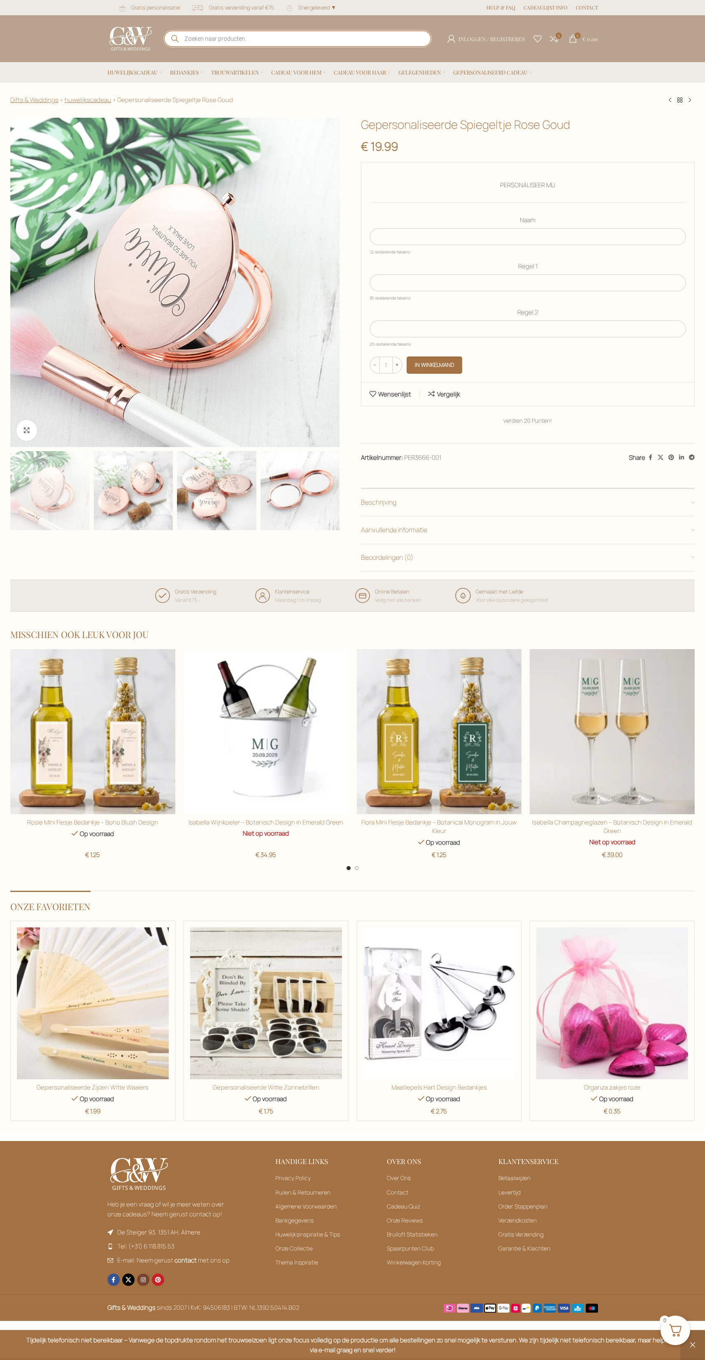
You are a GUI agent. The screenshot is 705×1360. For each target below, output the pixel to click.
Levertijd (509, 1192)
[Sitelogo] (130, 38)
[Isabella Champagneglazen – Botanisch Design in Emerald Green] (612, 731)
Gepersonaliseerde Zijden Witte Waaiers (93, 1087)
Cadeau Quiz (403, 1206)
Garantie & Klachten (524, 1248)
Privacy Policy (293, 1178)
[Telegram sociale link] (691, 457)
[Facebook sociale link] (650, 457)
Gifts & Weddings (34, 99)
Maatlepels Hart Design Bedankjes (439, 1087)
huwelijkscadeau (88, 99)
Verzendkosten (517, 1220)
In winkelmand (434, 364)
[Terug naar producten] (680, 100)
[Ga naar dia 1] (349, 868)
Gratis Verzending (521, 1234)
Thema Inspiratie (296, 1262)
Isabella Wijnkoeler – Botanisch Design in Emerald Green (265, 822)
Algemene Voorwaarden (306, 1206)
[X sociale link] (660, 457)
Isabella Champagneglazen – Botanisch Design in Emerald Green (612, 826)
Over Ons (399, 1178)
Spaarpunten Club (410, 1248)
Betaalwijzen (514, 1178)
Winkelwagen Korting (414, 1262)
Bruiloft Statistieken (412, 1234)
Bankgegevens (294, 1220)
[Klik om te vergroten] (26, 430)
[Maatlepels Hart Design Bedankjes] (439, 1003)
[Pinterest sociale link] (671, 457)
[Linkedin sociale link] (681, 457)
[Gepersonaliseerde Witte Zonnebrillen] (266, 1003)
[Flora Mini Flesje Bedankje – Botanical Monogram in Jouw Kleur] (439, 731)
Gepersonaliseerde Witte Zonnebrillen (266, 1087)
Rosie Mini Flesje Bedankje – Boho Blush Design (92, 822)
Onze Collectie (294, 1248)
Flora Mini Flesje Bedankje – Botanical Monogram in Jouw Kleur (439, 826)
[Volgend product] (690, 100)
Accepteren (667, 1344)
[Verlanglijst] (537, 38)
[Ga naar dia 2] (357, 868)
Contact (397, 1192)
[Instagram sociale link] (143, 1280)
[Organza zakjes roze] (612, 1003)
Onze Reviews (405, 1220)
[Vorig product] (670, 100)
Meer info (621, 1344)
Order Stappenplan (522, 1206)
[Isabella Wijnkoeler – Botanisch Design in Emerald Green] (266, 731)
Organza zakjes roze (612, 1087)
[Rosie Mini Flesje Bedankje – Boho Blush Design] (92, 731)
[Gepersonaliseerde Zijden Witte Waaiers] (93, 1003)
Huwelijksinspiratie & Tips (307, 1234)
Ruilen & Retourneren (302, 1192)
